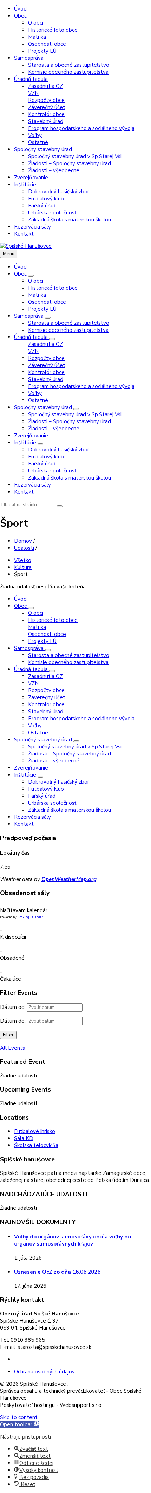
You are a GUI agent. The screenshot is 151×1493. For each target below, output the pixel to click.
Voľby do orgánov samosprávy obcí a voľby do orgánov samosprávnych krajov (72, 1240)
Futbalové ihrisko (34, 1131)
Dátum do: (13, 1020)
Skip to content (19, 1417)
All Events (12, 1047)
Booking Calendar (30, 917)
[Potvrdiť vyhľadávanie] (60, 506)
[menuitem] (20, 8)
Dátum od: (13, 1007)
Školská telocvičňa (36, 1145)
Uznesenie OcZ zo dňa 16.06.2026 (57, 1271)
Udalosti (24, 548)
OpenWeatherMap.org (69, 879)
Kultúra (23, 567)
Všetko (22, 560)
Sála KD (23, 1138)
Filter (8, 1035)
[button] (19, 1424)
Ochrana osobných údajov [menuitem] (44, 1371)
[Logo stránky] (26, 246)
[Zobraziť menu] (31, 276)
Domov (23, 541)
